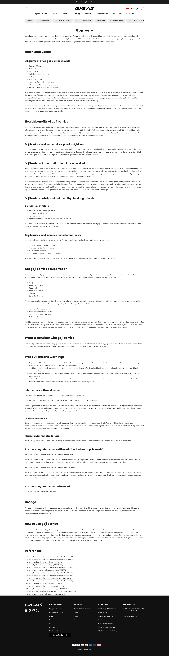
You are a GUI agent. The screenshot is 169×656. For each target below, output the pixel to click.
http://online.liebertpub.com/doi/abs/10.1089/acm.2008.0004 (52, 591)
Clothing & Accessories (83, 13)
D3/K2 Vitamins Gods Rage (107, 631)
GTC (50, 623)
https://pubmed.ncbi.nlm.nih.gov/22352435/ (46, 565)
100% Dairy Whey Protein (107, 609)
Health (65, 13)
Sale (120, 13)
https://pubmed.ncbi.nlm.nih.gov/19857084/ (46, 562)
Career (76, 612)
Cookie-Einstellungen (56, 631)
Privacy (51, 616)
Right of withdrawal (56, 612)
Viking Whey (102, 612)
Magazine (130, 13)
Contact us (77, 620)
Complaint (52, 620)
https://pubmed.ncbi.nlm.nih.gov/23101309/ (46, 583)
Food (55, 13)
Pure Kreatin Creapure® (106, 623)
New (113, 13)
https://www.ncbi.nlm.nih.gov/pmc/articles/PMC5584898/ (51, 567)
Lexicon (52, 627)
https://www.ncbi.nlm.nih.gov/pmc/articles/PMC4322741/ (51, 573)
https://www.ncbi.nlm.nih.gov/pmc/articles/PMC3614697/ (51, 559)
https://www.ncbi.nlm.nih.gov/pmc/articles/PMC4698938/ (51, 581)
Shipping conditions (56, 609)
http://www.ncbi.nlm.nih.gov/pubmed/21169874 (47, 570)
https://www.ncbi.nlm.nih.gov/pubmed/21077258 (48, 589)
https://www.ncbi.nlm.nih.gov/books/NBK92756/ (47, 586)
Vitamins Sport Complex (106, 627)
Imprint (76, 616)
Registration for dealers (82, 609)
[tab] (30, 21)
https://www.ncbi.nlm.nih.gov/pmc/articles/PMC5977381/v (51, 557)
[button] (130, 8)
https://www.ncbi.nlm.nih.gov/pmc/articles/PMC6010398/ (51, 575)
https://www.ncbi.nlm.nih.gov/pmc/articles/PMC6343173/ (51, 578)
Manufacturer (102, 13)
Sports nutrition (41, 13)
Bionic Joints (102, 620)
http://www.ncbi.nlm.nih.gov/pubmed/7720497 (47, 594)
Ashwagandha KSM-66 (106, 616)
